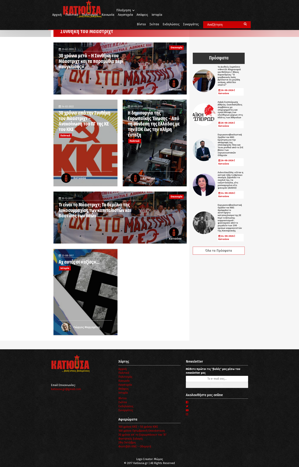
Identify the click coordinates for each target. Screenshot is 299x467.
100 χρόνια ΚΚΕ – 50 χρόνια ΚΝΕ (138, 426)
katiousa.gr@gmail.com (66, 389)
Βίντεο (141, 24)
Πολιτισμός (90, 15)
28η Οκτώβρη (127, 442)
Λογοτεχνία (125, 384)
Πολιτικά (71, 15)
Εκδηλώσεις (171, 24)
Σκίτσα (154, 24)
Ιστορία (157, 15)
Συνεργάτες (191, 24)
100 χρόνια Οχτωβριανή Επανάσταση (141, 430)
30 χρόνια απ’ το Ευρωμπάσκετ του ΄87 (142, 434)
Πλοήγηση (123, 10)
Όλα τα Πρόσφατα (218, 251)
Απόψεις (142, 15)
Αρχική (57, 15)
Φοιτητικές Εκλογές (130, 438)
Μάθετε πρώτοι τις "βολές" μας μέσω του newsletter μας (213, 371)
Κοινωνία (108, 15)
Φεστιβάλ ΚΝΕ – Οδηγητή (134, 446)
